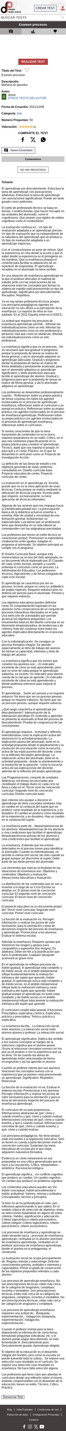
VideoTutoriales (24, 1409)
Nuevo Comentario (21, 150)
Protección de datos (17, 1414)
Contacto (33, 1419)
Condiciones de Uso (48, 1409)
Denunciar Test (13, 1397)
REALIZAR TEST (33, 61)
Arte (19, 113)
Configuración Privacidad (46, 1414)
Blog (9, 1409)
